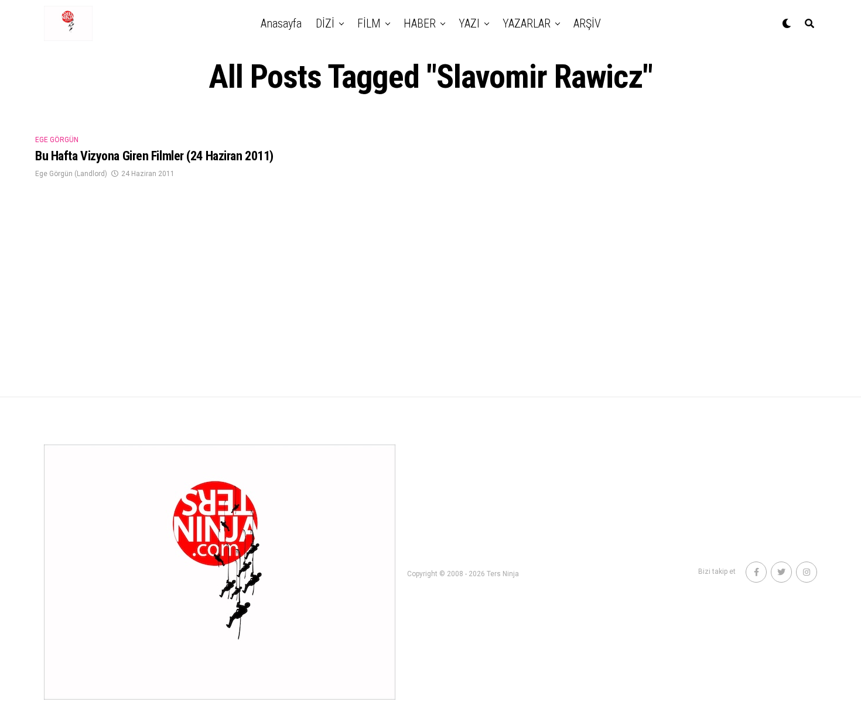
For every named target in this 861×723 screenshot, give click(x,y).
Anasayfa (281, 23)
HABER (420, 23)
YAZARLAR (527, 23)
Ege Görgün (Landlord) (71, 174)
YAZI (469, 23)
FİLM (369, 23)
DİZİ (325, 23)
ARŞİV (587, 23)
